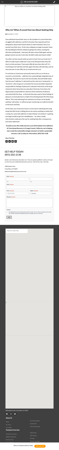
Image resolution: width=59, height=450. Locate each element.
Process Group (9, 439)
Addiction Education (11, 437)
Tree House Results (35, 426)
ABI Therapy (33, 435)
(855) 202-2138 (13, 154)
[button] (2, 2)
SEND (9, 217)
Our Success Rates (35, 421)
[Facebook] (6, 414)
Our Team (8, 424)
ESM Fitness (33, 433)
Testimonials (33, 423)
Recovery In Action (35, 441)
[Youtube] (15, 414)
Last (31, 181)
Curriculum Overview (11, 434)
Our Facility (9, 427)
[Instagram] (10, 414)
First (7, 181)
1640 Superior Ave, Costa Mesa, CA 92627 (16, 410)
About (7, 422)
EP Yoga (32, 438)
